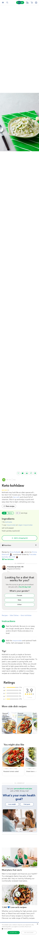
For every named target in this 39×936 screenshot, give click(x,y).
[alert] (19, 929)
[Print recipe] (26, 473)
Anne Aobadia (15, 552)
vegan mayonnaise (25, 525)
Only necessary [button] (29, 932)
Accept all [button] (13, 932)
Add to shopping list (21, 538)
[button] (19, 929)
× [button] (37, 924)
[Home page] (19, 2)
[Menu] (3, 2)
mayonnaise (11, 525)
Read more (28, 926)
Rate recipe (10, 506)
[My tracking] (27, 2)
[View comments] (22, 473)
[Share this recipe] (31, 473)
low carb (16, 497)
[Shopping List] (32, 2)
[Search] (7, 2)
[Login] (36, 2)
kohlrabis (8, 522)
